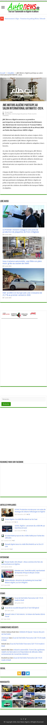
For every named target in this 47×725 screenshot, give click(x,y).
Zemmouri (5, 638)
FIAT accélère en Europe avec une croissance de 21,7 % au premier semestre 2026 (22, 294)
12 (17, 522)
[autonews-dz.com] (23, 7)
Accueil (2, 73)
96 (29, 514)
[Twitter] (28, 673)
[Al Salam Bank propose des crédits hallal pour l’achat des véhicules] (2, 536)
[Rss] (19, 673)
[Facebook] (23, 673)
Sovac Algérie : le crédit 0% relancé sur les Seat (21, 519)
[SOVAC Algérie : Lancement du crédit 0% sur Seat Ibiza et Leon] (7, 529)
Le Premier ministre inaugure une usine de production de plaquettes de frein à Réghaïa (21, 231)
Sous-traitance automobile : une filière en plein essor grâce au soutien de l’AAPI (22, 262)
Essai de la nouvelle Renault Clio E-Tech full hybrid (22, 608)
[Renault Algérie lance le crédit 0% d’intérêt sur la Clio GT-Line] (2, 544)
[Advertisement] (23, 45)
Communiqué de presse (19, 114)
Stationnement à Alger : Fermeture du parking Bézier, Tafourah (25, 18)
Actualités (10, 73)
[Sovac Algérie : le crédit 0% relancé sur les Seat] (2, 519)
